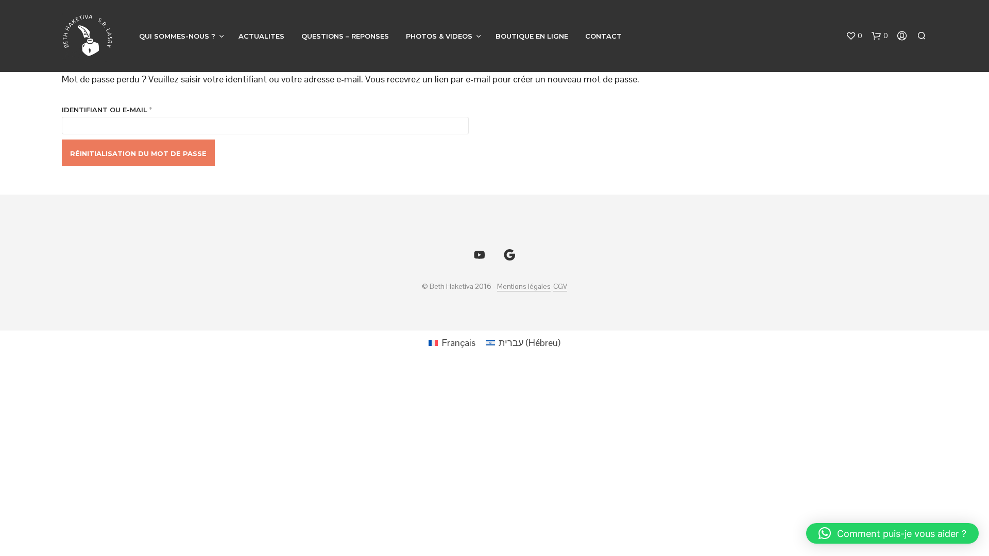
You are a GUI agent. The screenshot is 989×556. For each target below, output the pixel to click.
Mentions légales (524, 287)
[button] (854, 36)
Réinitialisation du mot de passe (138, 153)
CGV (560, 287)
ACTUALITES (261, 36)
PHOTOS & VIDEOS (439, 36)
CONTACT (603, 36)
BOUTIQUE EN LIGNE (532, 36)
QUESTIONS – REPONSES (345, 36)
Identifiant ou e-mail (131, 109)
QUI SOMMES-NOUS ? (177, 36)
